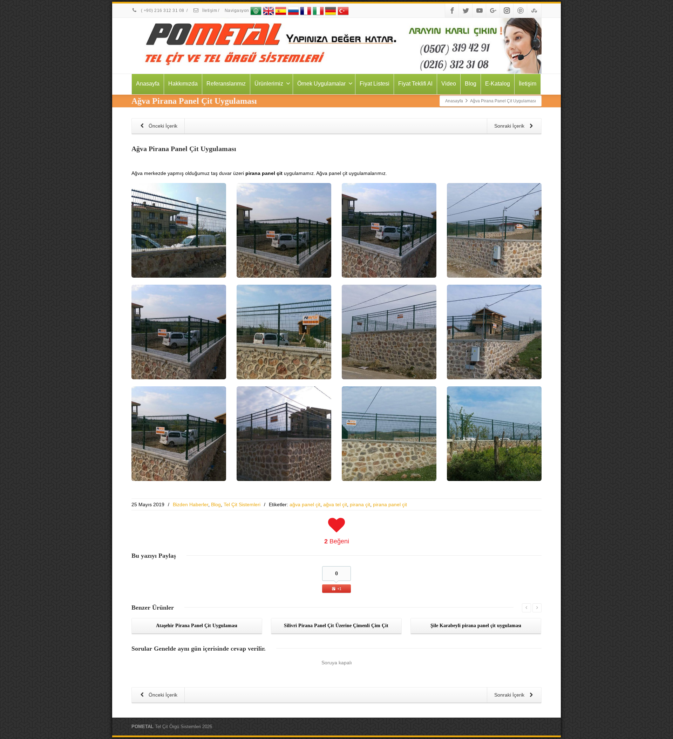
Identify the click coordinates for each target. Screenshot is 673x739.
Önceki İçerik (162, 126)
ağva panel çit (305, 504)
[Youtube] (480, 11)
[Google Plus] (493, 11)
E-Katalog (497, 84)
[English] (268, 10)
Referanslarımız (226, 84)
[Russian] (293, 10)
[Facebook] (452, 11)
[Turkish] (343, 10)
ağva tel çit (335, 504)
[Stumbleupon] (534, 11)
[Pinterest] (521, 11)
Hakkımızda (183, 84)
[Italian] (318, 10)
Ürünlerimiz (268, 84)
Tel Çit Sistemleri (242, 504)
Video (448, 84)
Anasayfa (147, 84)
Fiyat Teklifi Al (415, 84)
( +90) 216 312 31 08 (162, 10)
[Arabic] (255, 10)
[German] (330, 10)
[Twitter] (466, 11)
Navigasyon (238, 10)
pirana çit (360, 504)
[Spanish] (280, 10)
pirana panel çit (390, 504)
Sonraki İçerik (510, 126)
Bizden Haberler (190, 504)
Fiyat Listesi (374, 84)
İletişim (209, 10)
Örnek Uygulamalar (321, 84)
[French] (305, 10)
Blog (470, 84)
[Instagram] (507, 11)
